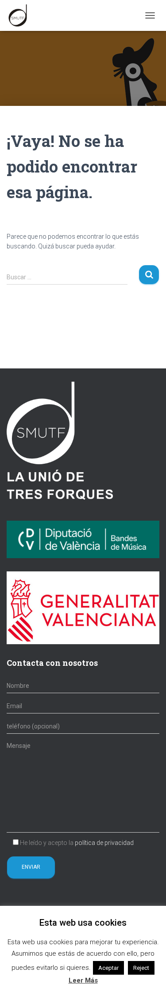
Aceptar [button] (108, 968)
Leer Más (83, 980)
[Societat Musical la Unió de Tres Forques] (21, 15)
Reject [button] (141, 968)
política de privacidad (104, 842)
